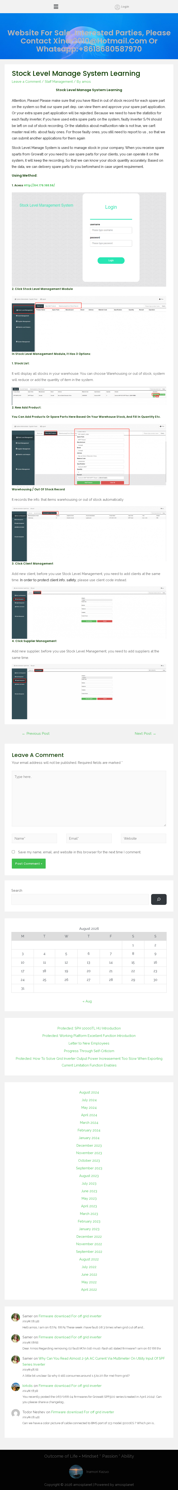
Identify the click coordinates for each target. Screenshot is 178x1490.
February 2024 (89, 1130)
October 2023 (89, 1160)
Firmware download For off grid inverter (70, 1316)
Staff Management (59, 81)
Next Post (145, 733)
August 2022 (89, 1259)
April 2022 (89, 1289)
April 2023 (89, 1206)
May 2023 (89, 1198)
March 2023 (89, 1214)
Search (16, 890)
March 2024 (89, 1122)
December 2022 (89, 1236)
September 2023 (89, 1168)
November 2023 (89, 1153)
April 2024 (89, 1115)
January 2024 (89, 1138)
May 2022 (89, 1282)
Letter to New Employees (89, 1043)
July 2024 (89, 1100)
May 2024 (89, 1107)
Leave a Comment (26, 81)
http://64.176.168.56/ (39, 185)
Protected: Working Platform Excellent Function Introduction (89, 1036)
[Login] (117, 7)
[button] (56, 6)
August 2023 (89, 1176)
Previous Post (36, 733)
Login (125, 7)
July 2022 (89, 1267)
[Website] (143, 839)
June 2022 (89, 1274)
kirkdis (27, 1386)
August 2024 (89, 1092)
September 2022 (89, 1251)
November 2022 (89, 1244)
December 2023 (89, 1145)
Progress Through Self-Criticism (89, 1051)
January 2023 (89, 1229)
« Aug (87, 1001)
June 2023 (89, 1191)
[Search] (159, 899)
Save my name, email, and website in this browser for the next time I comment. (79, 852)
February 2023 (89, 1221)
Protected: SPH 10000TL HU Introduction (89, 1028)
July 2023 (89, 1183)
